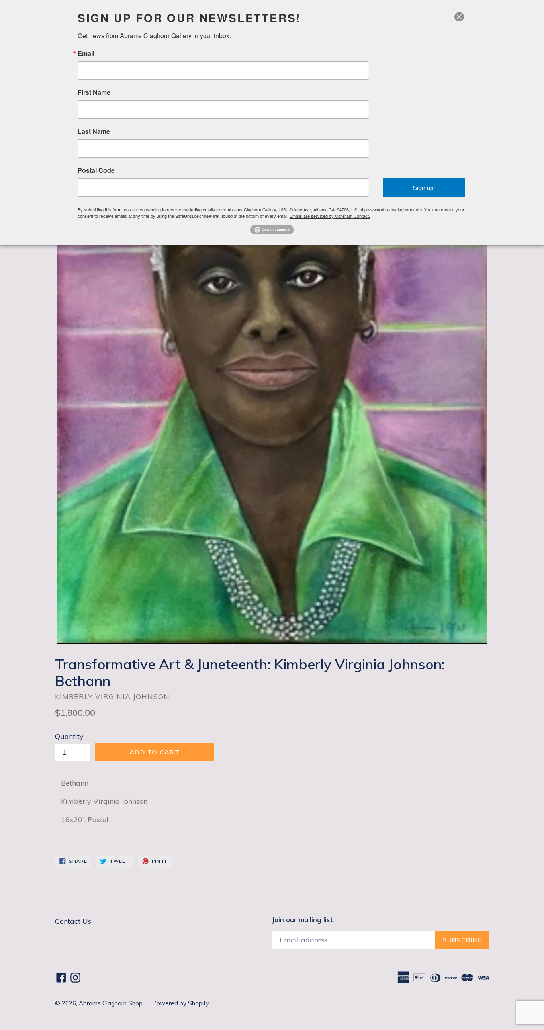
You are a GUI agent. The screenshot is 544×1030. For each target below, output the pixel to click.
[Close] (459, 16)
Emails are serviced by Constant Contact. (330, 216)
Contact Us (73, 921)
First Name (94, 92)
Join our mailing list (302, 920)
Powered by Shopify (180, 1003)
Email (86, 53)
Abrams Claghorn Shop (111, 1003)
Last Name (94, 131)
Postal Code (96, 170)
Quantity (69, 736)
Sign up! (424, 188)
